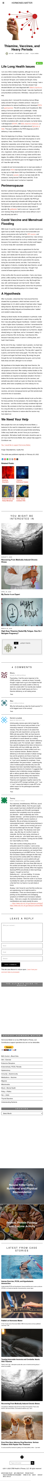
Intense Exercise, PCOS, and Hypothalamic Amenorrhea (17, 1282)
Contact (40, 1475)
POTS (40, 105)
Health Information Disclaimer (12, 1475)
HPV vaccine (31, 234)
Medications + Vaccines (8, 1077)
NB (12, 53)
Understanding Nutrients (9, 1102)
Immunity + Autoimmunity (9, 1074)
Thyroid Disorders (7, 1098)
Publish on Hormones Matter (12, 1320)
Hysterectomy (5, 1070)
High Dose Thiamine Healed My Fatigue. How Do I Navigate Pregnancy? (21, 632)
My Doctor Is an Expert (10, 594)
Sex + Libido (5, 1095)
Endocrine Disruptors (8, 1063)
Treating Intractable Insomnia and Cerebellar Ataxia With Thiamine (20, 1360)
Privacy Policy (29, 1473)
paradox (16, 175)
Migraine (4, 1081)
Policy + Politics (6, 1091)
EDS (22, 124)
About (34, 1475)
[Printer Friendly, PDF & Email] (39, 61)
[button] (32, 1463)
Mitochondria (5, 1084)
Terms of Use (27, 1475)
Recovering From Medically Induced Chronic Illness (19, 560)
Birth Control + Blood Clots (9, 1056)
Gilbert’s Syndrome (35, 87)
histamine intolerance (32, 124)
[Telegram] (15, 647)
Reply (11, 694)
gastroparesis (8, 108)
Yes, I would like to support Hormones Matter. (16, 445)
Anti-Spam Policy (19, 1473)
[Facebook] (22, 1457)
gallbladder (13, 209)
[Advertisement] (22, 1141)
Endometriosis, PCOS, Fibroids (11, 1067)
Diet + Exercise (6, 1060)
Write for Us (7, 1476)
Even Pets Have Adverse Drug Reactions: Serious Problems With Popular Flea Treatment (20, 1443)
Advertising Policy (6, 1473)
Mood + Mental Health (8, 1088)
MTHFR (14, 124)
